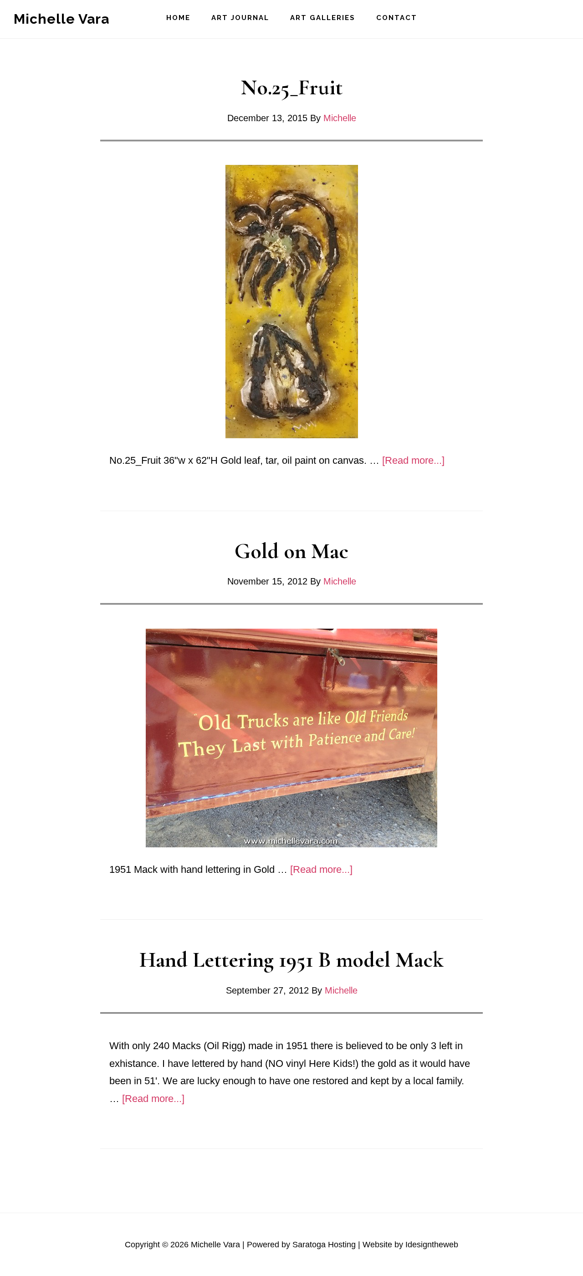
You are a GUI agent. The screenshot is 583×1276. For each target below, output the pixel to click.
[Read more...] (413, 460)
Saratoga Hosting (324, 1244)
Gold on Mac (291, 551)
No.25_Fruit (292, 87)
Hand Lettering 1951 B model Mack (291, 960)
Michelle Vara (61, 19)
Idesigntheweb (431, 1244)
